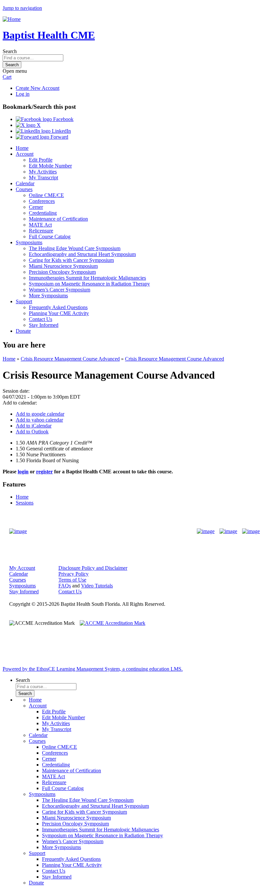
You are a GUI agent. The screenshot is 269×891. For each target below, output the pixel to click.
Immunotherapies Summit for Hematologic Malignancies (87, 278)
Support (24, 301)
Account (24, 154)
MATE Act (40, 225)
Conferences (42, 201)
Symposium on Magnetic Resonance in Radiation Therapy (89, 284)
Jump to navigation (22, 8)
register (44, 471)
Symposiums (29, 242)
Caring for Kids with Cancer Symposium (71, 260)
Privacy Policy (73, 574)
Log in (23, 94)
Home (22, 148)
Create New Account (37, 88)
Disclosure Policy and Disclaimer (92, 568)
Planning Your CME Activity (59, 313)
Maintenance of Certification (58, 219)
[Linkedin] (251, 531)
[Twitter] (228, 531)
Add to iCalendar (34, 425)
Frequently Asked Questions (58, 307)
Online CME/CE (46, 195)
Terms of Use (72, 580)
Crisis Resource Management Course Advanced (70, 359)
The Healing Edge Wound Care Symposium (74, 248)
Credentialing (43, 213)
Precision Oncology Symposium (62, 272)
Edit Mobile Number (50, 165)
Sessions (24, 502)
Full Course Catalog (50, 236)
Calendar (25, 183)
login (23, 471)
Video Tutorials (97, 585)
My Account (22, 568)
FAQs (64, 585)
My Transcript (43, 177)
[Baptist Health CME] (18, 531)
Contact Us (40, 319)
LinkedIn (61, 131)
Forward (58, 137)
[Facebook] (206, 531)
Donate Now (114, 531)
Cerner (36, 207)
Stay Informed (43, 325)
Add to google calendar (40, 414)
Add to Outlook (32, 431)
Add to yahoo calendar (39, 420)
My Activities (43, 171)
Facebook (62, 119)
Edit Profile (40, 160)
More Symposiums (48, 295)
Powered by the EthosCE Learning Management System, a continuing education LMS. (93, 669)
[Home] (12, 19)
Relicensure (41, 230)
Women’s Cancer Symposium (59, 289)
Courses (24, 189)
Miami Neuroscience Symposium (63, 266)
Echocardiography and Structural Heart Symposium (82, 254)
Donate (23, 331)
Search (10, 51)
